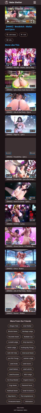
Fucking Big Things (27, 347)
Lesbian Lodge (28, 358)
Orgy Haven (13, 385)
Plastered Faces (27, 385)
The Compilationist (27, 396)
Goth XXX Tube (12, 353)
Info (10, 40)
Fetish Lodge (11, 347)
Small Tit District (28, 391)
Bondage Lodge (27, 331)
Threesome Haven (14, 401)
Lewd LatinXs (27, 369)
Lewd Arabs (14, 364)
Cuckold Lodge (13, 342)
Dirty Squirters (28, 342)
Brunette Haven (14, 337)
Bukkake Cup (28, 337)
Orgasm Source (28, 380)
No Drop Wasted (12, 380)
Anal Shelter (27, 326)
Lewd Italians (13, 369)
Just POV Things (13, 358)
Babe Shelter (15, 2)
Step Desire (12, 396)
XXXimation (29, 401)
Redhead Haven (12, 391)
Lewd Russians (14, 374)
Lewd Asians (27, 364)
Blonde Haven (12, 331)
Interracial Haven (28, 353)
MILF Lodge (28, 374)
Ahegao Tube (14, 326)
